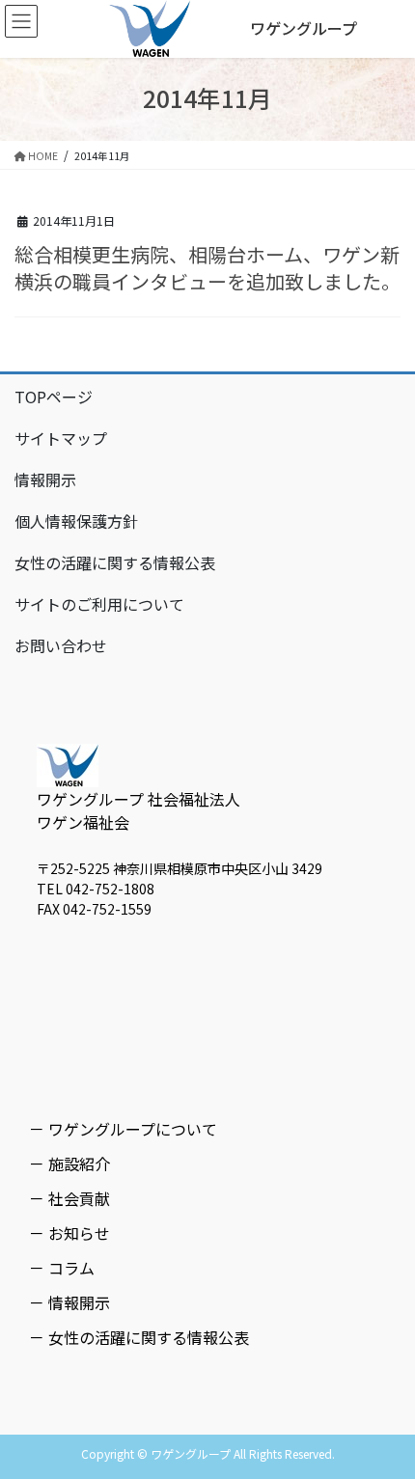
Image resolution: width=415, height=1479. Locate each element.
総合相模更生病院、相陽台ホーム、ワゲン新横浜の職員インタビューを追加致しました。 (207, 267)
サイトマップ (60, 438)
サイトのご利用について (99, 604)
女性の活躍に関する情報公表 (114, 562)
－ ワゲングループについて (123, 1128)
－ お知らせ (69, 1233)
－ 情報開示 (69, 1302)
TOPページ (53, 396)
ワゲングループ (303, 28)
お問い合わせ (60, 645)
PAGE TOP (385, 1416)
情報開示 (45, 479)
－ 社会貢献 (69, 1198)
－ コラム (62, 1267)
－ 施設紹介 (69, 1163)
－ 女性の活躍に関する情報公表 (139, 1337)
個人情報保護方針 (76, 521)
